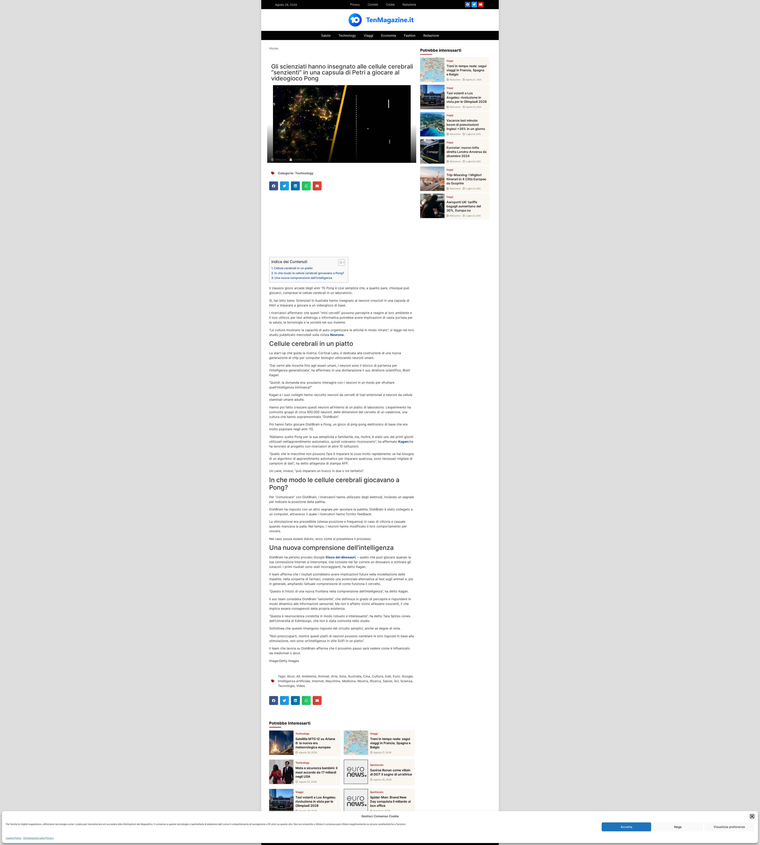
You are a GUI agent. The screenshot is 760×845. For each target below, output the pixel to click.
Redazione (409, 4)
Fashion (409, 35)
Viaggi (368, 35)
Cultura (377, 676)
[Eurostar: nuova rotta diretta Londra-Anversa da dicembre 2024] (432, 151)
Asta (342, 676)
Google (407, 676)
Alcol (290, 676)
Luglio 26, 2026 (473, 161)
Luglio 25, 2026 (473, 188)
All (298, 676)
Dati (388, 676)
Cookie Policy (13, 837)
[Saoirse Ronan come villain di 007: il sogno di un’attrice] (356, 772)
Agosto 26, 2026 (382, 779)
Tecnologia (286, 686)
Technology (347, 35)
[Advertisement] (341, 227)
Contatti (373, 4)
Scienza (406, 681)
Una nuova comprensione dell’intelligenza (303, 277)
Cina (366, 676)
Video (300, 686)
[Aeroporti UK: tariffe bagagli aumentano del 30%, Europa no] (432, 206)
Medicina (349, 681)
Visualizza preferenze (729, 827)
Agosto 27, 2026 (382, 752)
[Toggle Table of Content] (339, 262)
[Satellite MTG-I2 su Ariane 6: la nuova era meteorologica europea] (281, 743)
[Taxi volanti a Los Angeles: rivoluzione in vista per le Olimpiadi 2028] (281, 801)
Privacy (355, 4)
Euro (396, 676)
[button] (752, 816)
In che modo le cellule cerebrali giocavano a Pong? (309, 273)
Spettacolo (377, 765)
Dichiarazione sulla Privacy (38, 837)
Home (273, 48)
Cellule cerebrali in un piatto (293, 268)
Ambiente (309, 676)
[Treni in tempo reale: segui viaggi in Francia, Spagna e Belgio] (356, 743)
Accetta (626, 827)
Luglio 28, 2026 (473, 134)
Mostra (362, 681)
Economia (388, 35)
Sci (396, 681)
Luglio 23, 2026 (473, 216)
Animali (323, 676)
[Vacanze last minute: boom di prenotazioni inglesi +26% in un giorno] (432, 124)
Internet (318, 681)
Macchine (333, 681)
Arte (334, 676)
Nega (678, 827)
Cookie (390, 4)
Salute (326, 35)
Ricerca (375, 681)
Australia (354, 676)
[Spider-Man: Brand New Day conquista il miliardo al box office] (356, 801)
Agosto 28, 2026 (308, 752)
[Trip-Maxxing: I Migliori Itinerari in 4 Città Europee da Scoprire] (432, 179)
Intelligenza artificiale (294, 681)
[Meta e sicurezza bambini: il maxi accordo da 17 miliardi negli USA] (281, 772)
